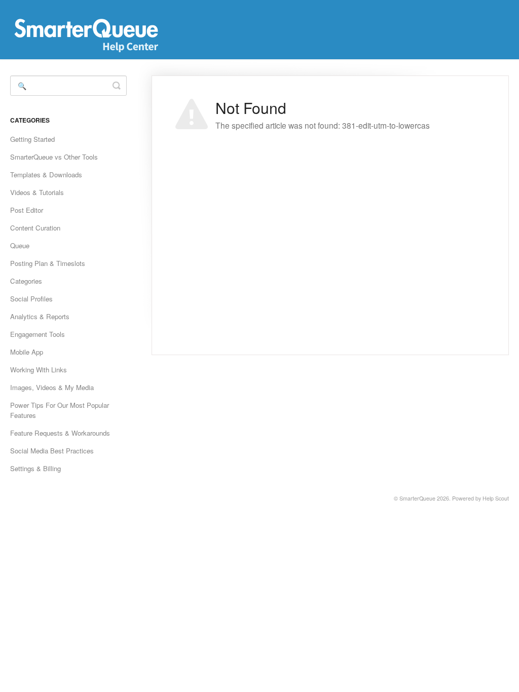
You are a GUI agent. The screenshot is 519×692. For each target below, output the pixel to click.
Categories (26, 281)
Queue (19, 245)
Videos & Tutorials (37, 192)
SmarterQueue (417, 498)
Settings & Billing (35, 468)
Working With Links (38, 369)
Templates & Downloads (46, 174)
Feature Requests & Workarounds (60, 433)
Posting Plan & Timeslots (47, 263)
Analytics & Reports (39, 316)
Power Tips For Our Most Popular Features (59, 410)
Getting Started (32, 139)
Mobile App (26, 352)
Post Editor (26, 210)
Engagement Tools (37, 334)
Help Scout (496, 498)
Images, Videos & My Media (52, 387)
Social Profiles (31, 298)
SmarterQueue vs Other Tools (54, 157)
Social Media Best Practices (52, 450)
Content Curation (35, 228)
